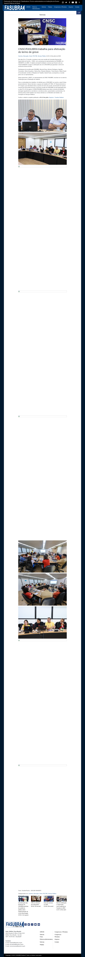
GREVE (28, 7)
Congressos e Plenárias (60, 7)
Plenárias (57, 936)
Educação (25, 56)
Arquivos (71, 7)
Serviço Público (42, 56)
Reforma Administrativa (36, 7)
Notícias (44, 7)
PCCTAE (35, 56)
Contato (77, 7)
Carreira (20, 56)
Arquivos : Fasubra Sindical (56, 97)
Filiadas (50, 7)
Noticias (42, 934)
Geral (30, 56)
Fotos (41, 936)
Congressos (58, 934)
